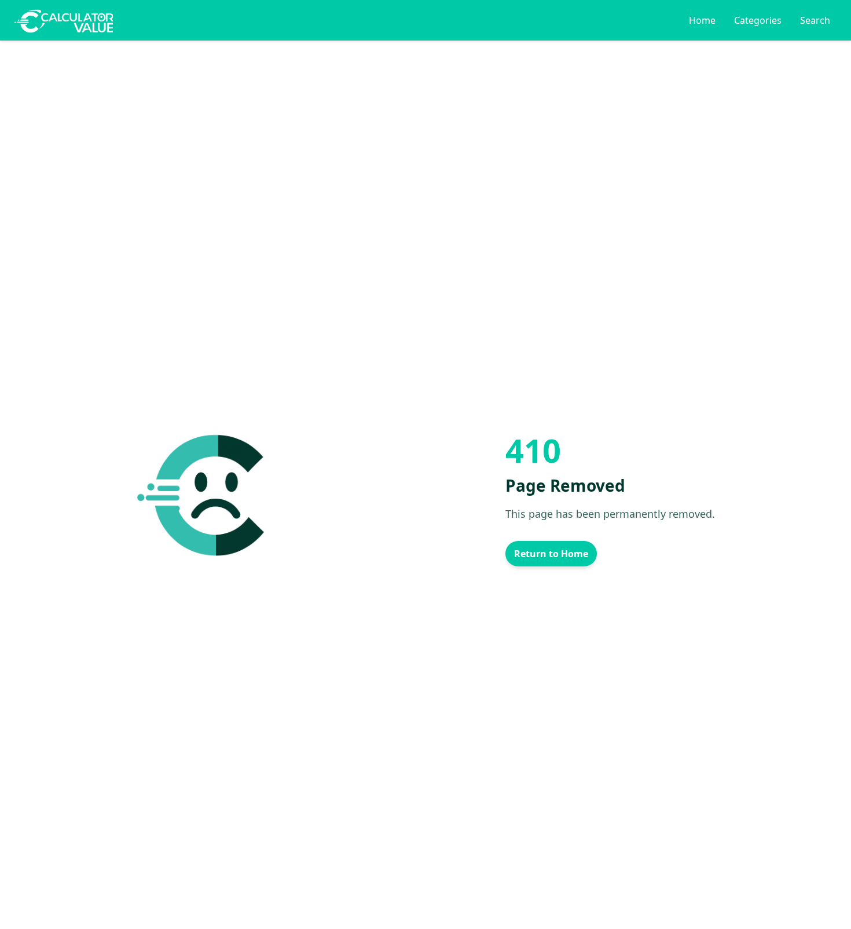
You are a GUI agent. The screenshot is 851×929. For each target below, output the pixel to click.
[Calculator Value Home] (63, 20)
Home (702, 20)
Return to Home (551, 553)
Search (815, 20)
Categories (758, 20)
